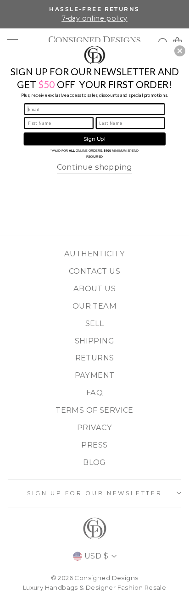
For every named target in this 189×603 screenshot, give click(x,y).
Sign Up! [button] (94, 139)
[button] (179, 50)
